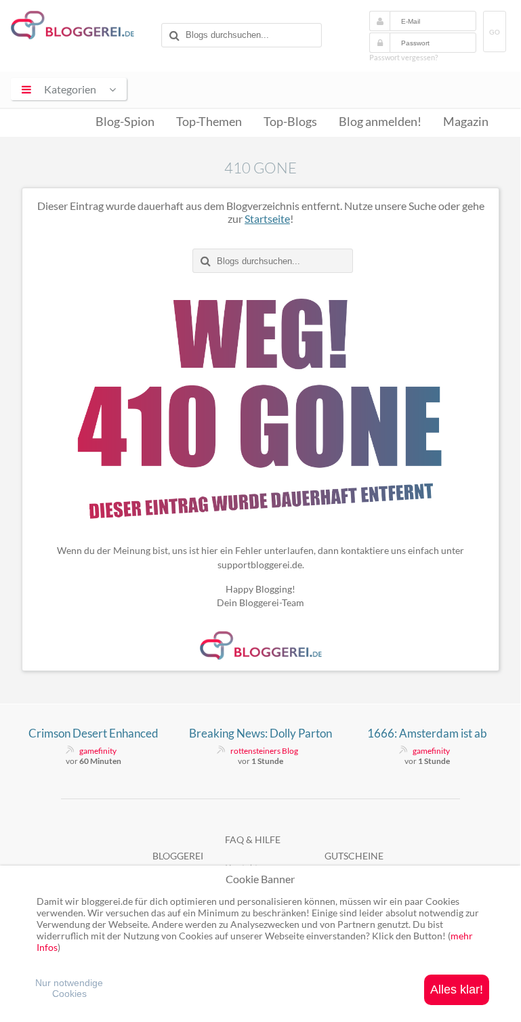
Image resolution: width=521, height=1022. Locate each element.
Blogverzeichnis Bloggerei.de (83, 28)
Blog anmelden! (380, 121)
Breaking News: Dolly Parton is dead (260, 733)
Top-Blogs (290, 121)
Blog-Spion (125, 121)
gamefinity (98, 751)
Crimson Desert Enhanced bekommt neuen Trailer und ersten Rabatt (94, 733)
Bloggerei (177, 855)
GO (494, 32)
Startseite (267, 218)
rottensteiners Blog (264, 751)
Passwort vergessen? (403, 57)
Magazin (465, 121)
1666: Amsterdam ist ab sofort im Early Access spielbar (427, 733)
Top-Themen (209, 121)
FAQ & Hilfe (252, 839)
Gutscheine (354, 855)
